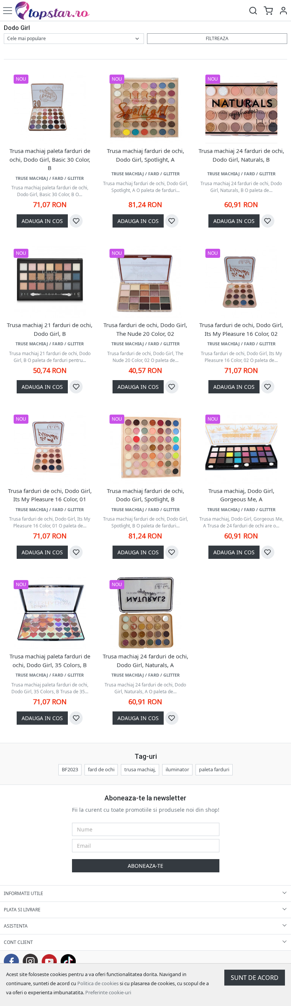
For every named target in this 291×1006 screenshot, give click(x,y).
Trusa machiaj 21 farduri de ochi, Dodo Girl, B (49, 329)
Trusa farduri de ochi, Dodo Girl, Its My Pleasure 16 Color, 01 (50, 495)
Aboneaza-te (145, 865)
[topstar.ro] (57, 10)
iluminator (177, 769)
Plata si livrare (22, 909)
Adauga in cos (42, 221)
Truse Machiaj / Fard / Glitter (50, 178)
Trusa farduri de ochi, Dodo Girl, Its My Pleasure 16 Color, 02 (241, 329)
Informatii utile (23, 893)
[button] (283, 10)
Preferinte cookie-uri (108, 992)
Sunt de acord (254, 977)
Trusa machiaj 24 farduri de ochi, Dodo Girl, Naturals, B (241, 155)
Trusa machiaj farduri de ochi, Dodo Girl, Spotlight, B (145, 495)
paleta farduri (214, 769)
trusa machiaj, (140, 769)
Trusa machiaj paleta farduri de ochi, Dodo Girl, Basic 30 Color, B (49, 159)
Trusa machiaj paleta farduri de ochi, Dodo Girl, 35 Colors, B (49, 660)
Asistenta (16, 926)
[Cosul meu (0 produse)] (268, 10)
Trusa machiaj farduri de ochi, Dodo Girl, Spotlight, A (145, 155)
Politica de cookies (98, 983)
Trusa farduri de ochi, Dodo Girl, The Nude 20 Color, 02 (145, 329)
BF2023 (70, 769)
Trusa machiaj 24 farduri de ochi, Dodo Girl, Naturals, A (145, 660)
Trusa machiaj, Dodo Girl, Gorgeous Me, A (241, 495)
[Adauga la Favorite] (76, 221)
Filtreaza (217, 38)
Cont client (18, 942)
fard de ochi (101, 769)
